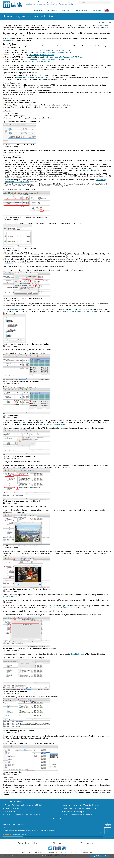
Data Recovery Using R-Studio (54, 424)
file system (104, 25)
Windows (85, 170)
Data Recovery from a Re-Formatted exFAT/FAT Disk (63, 57)
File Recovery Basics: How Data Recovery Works (78, 311)
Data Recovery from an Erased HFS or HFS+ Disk (51, 50)
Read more (48, 856)
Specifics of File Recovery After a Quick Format (81, 805)
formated (6, 40)
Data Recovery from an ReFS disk (41, 55)
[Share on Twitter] (102, 22)
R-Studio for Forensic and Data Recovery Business (24, 815)
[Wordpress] (64, 848)
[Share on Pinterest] (106, 22)
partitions (22, 422)
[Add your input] (107, 830)
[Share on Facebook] (99, 22)
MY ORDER (97, 10)
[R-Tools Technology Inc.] (12, 4)
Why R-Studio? (10, 811)
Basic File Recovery (78, 654)
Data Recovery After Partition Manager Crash (80, 808)
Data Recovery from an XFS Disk (37, 61)
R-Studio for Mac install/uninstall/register (60, 607)
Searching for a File (10, 596)
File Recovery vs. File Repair (73, 811)
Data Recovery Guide (13, 808)
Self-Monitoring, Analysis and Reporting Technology (35, 77)
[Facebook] (54, 848)
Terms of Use (26, 852)
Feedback (64, 852)
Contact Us (53, 852)
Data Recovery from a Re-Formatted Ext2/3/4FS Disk (50, 59)
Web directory (86, 843)
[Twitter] (50, 848)
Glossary (57, 843)
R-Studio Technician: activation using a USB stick (23, 805)
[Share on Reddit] (109, 22)
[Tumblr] (59, 848)
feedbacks (108, 824)
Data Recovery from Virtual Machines (77, 815)
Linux (94, 170)
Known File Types (16, 309)
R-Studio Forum (86, 852)
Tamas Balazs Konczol (19, 835)
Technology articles (27, 843)
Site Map (73, 852)
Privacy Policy (40, 852)
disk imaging (9, 263)
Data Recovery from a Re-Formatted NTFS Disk (54, 52)
